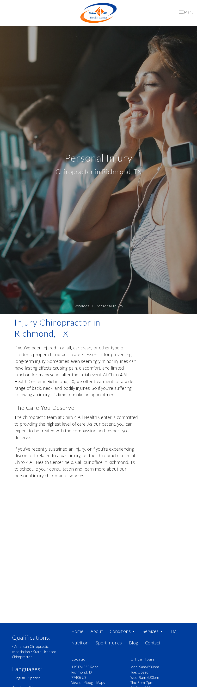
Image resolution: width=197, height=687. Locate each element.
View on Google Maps (88, 682)
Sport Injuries (109, 643)
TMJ (174, 631)
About (97, 631)
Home (77, 631)
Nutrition (79, 643)
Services (82, 305)
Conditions (120, 631)
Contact (152, 643)
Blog (133, 643)
